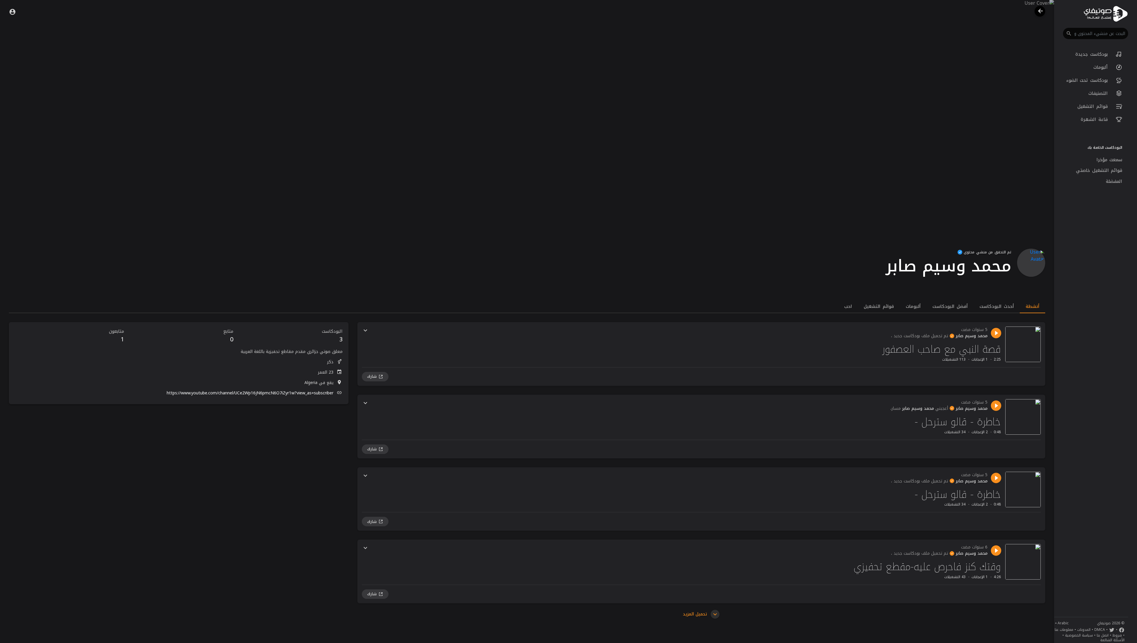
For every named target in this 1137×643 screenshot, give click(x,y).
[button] (1095, 33)
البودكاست (332, 336)
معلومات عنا (1064, 629)
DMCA (1099, 629)
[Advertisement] (179, 450)
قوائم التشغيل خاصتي (1099, 170)
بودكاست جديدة (1092, 54)
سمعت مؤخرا (1109, 160)
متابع (228, 336)
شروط (1117, 635)
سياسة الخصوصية (1079, 635)
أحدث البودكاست (996, 306)
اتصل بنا (1103, 635)
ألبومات (1101, 67)
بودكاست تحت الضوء (1088, 80)
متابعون (116, 336)
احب (848, 306)
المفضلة (1114, 181)
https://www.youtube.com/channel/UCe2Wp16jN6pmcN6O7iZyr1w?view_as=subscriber (250, 393)
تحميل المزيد (696, 614)
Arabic (1063, 623)
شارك (372, 376)
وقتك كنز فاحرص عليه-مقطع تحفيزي (927, 566)
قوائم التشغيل (1093, 106)
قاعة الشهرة (1095, 119)
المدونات (1084, 629)
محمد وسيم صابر (970, 336)
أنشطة (1032, 306)
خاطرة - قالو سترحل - (958, 421)
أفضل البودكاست (950, 306)
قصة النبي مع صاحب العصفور (941, 349)
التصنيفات (1099, 93)
